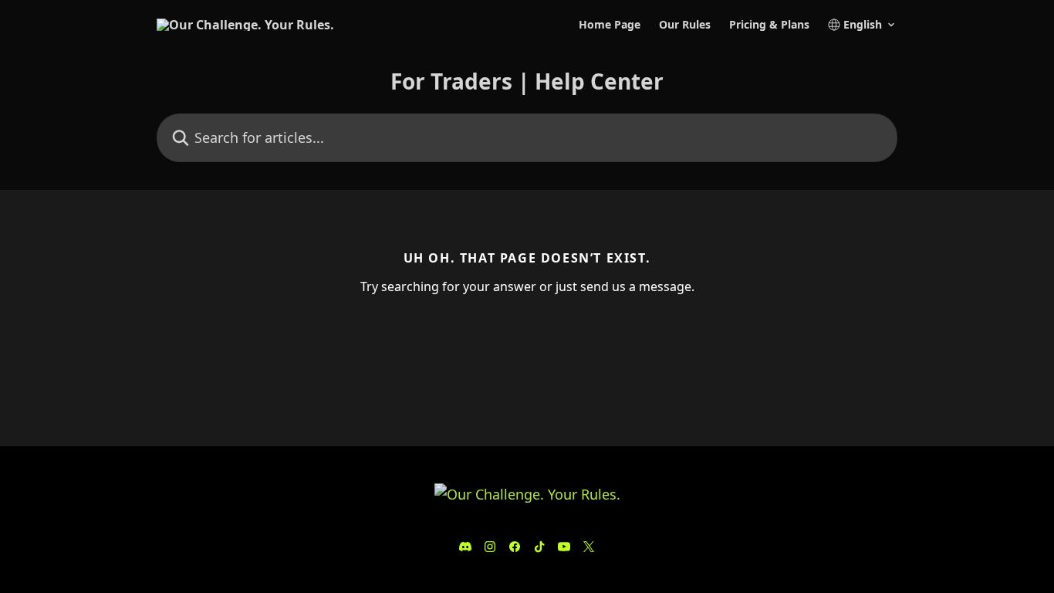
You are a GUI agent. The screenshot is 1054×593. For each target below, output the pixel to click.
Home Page (609, 24)
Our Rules (685, 24)
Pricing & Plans (769, 24)
